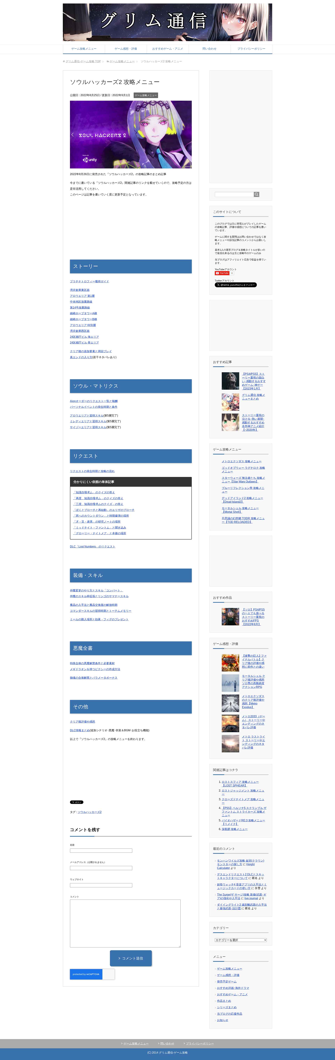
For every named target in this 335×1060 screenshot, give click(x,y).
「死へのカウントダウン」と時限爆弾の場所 (101, 515)
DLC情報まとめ (80, 730)
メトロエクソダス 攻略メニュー (242, 461)
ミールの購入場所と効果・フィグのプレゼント (99, 619)
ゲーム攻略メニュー (83, 48)
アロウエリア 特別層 (83, 325)
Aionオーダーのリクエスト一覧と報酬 (94, 401)
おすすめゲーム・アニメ (167, 48)
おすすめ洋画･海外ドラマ (233, 987)
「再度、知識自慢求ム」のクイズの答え (98, 498)
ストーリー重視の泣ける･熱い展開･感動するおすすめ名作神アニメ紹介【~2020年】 (253, 422)
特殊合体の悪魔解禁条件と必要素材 (92, 663)
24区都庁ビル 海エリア (84, 336)
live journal (251, 898)
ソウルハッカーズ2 (90, 812)
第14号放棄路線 (80, 307)
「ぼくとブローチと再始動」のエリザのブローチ (104, 509)
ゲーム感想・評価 (126, 48)
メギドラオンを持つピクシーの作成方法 (95, 669)
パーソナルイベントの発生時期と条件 (93, 406)
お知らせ (222, 1020)
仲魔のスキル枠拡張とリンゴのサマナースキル (99, 596)
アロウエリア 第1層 (82, 295)
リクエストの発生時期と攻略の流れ (92, 471)
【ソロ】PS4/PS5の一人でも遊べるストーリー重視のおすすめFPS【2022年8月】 (253, 617)
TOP (83, 61)
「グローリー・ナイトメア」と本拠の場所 (99, 533)
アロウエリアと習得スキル (86, 415)
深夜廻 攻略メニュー (235, 829)
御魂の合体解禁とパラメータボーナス (93, 677)
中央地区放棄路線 (81, 301)
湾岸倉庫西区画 (80, 330)
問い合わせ (210, 48)
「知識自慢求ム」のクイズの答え (94, 492)
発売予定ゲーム (227, 981)
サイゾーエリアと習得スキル (88, 427)
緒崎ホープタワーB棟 (83, 319)
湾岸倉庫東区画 (80, 289)
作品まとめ (224, 1000)
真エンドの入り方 (81, 357)
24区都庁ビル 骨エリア (84, 342)
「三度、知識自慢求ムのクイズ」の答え (98, 504)
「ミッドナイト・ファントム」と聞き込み (99, 527)
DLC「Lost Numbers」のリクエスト (92, 546)
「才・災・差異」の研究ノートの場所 (97, 521)
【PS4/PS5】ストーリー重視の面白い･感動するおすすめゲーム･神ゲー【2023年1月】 (254, 381)
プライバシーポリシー (251, 48)
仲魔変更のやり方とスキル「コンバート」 (96, 590)
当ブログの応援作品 (229, 1013)
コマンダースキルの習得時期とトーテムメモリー (100, 610)
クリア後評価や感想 (82, 721)
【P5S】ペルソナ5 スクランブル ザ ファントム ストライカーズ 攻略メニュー (244, 812)
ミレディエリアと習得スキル (88, 421)
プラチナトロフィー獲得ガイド (89, 281)
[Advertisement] (131, 224)
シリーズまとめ (227, 1007)
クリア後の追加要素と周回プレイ (91, 351)
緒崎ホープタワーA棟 (83, 313)
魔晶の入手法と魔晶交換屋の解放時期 (93, 604)
